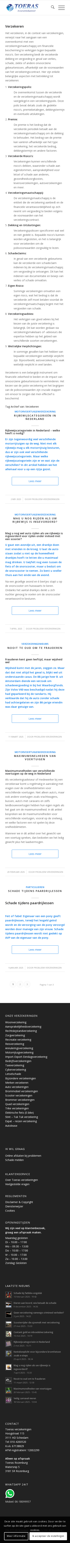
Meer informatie (16, 1536)
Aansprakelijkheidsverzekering (23, 1026)
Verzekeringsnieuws (35, 643)
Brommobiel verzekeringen (21, 1091)
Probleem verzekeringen (45, 499)
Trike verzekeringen (17, 1108)
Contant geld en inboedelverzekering (33, 1332)
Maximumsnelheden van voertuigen (35, 757)
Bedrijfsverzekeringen (18, 1061)
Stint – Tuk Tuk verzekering (21, 1117)
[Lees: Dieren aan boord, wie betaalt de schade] (8, 1304)
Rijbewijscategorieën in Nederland (35, 417)
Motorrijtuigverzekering (19, 1052)
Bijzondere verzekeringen (20, 1078)
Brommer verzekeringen (20, 1100)
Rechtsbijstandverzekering (21, 1031)
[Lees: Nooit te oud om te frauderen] (8, 1380)
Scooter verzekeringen (18, 1095)
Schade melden (14, 1160)
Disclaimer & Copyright (19, 1202)
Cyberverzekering (15, 1069)
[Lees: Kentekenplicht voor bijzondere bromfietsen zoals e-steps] (8, 1353)
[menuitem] (51, 7)
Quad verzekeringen (17, 1104)
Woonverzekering (15, 1022)
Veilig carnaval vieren (25, 1398)
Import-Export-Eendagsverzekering (26, 1056)
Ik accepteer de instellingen (48, 1536)
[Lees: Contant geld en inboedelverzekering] (8, 1334)
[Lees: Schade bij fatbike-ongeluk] (8, 1295)
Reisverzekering (14, 1044)
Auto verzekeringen (17, 1087)
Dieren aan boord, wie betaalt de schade (35, 1302)
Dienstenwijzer (14, 1206)
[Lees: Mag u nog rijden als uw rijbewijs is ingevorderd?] (8, 1367)
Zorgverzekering (15, 1035)
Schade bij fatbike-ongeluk (28, 1293)
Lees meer (35, 481)
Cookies (10, 1210)
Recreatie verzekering (18, 1039)
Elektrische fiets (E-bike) (19, 1112)
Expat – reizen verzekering (21, 1121)
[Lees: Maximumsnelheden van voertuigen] (8, 1390)
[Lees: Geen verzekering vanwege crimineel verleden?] (8, 1314)
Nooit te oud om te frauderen (35, 648)
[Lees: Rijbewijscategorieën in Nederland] (8, 1343)
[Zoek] (51, 7)
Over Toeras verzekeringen (21, 1180)
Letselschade (13, 1074)
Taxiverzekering (14, 1065)
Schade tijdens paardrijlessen (35, 891)
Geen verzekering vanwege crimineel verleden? (39, 1312)
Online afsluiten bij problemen (23, 1155)
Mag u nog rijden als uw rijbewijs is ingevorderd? (35, 520)
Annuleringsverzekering (19, 1048)
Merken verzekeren (16, 1082)
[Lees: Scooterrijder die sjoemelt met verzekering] (8, 1324)
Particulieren (35, 887)
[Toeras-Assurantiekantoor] (29, 7)
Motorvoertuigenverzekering (35, 411)
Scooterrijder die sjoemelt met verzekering (37, 1322)
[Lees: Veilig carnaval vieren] (8, 1400)
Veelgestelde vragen (17, 1184)
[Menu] (60, 7)
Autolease (11, 1125)
